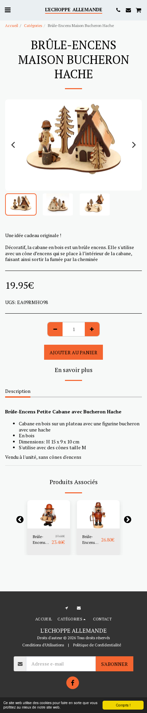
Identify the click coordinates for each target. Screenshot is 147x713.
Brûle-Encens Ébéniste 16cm (89, 540)
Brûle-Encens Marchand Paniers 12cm (42, 540)
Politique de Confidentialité (97, 644)
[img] (48, 514)
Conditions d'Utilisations (43, 644)
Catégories (33, 25)
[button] (7, 10)
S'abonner (114, 664)
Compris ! (123, 705)
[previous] (14, 145)
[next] (133, 145)
